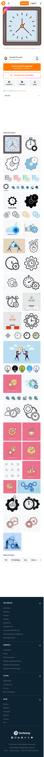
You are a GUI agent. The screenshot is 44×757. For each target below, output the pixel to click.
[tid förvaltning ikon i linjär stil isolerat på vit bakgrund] (12, 593)
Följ (37, 59)
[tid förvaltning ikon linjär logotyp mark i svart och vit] (26, 261)
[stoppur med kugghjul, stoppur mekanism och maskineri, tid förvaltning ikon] (12, 163)
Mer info (7, 96)
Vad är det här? (22, 91)
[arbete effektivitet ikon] (12, 367)
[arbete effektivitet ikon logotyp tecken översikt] (12, 386)
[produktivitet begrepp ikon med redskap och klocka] (10, 346)
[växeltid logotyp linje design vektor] (12, 444)
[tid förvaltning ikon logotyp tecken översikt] (26, 478)
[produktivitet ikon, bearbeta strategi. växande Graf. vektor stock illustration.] (12, 294)
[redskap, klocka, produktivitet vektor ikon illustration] (12, 247)
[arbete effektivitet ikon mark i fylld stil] (12, 406)
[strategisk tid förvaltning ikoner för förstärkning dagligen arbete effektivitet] (21, 216)
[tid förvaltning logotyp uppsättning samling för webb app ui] (17, 280)
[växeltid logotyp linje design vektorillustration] (12, 463)
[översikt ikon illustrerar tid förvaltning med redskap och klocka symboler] (12, 612)
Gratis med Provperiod (22, 67)
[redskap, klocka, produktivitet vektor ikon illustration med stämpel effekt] (6, 225)
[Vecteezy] (3, 3)
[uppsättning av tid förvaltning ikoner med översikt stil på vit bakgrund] (12, 708)
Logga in (33, 3)
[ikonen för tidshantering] (12, 482)
